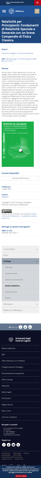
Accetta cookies (21, 476)
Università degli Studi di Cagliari (23, 339)
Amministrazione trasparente (13, 373)
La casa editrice (9, 249)
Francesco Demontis (25, 53)
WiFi (3, 354)
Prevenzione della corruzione (12, 457)
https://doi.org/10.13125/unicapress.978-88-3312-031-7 (19, 60)
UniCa (15, 3)
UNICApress (19, 11)
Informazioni (8, 304)
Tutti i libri (8, 267)
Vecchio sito (19, 459)
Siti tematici (6, 398)
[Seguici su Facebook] (4, 445)
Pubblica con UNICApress (12, 310)
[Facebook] (20, 327)
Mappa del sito (7, 404)
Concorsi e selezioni (9, 417)
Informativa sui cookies (23, 472)
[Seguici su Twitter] (8, 445)
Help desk (5, 385)
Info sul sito (17, 455)
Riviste (7, 298)
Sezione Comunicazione (14, 279)
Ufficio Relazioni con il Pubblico (13, 360)
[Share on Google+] (30, 327)
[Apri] (37, 249)
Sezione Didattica (12, 285)
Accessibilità (6, 455)
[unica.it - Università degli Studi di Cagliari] (11, 339)
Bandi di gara (6, 392)
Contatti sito (6, 453)
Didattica (5, 196)
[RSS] (18, 445)
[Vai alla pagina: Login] (37, 2)
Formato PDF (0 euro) (20, 178)
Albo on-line (6, 410)
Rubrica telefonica (8, 348)
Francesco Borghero (9, 53)
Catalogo (7, 261)
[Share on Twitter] (25, 327)
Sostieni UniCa (7, 459)
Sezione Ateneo (11, 273)
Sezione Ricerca (11, 291)
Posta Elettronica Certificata (11, 435)
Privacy (26, 453)
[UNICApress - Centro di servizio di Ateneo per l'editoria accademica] (11, 11)
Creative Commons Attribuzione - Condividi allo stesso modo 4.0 (19, 215)
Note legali (17, 453)
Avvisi (5, 255)
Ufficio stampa (7, 379)
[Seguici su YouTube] (13, 445)
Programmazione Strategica (12, 367)
